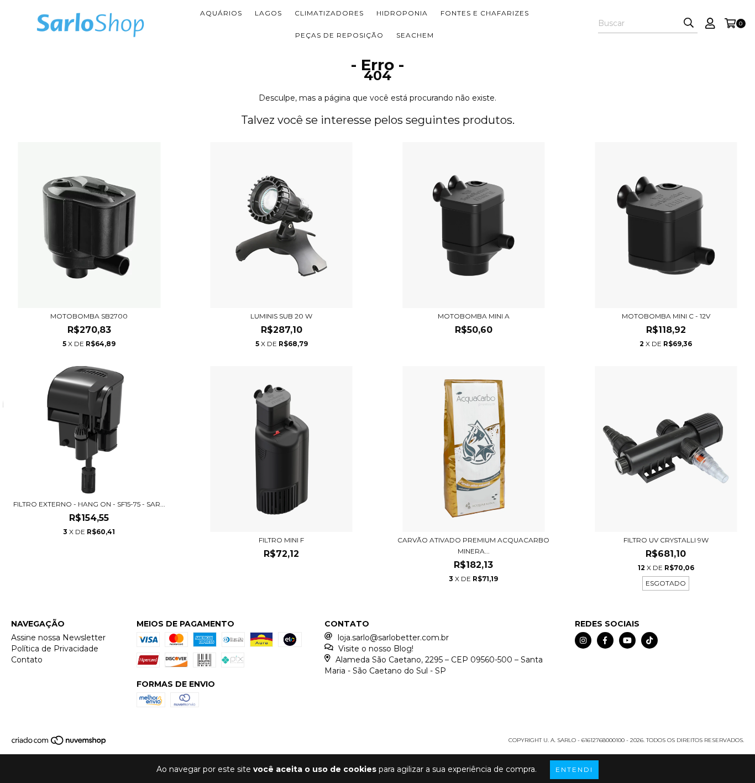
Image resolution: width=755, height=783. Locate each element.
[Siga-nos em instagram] (583, 640)
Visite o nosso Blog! (375, 649)
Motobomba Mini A (474, 316)
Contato (27, 660)
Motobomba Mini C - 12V (666, 316)
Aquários (221, 13)
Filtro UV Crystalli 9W (666, 540)
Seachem (415, 35)
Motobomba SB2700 (89, 316)
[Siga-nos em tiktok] (649, 640)
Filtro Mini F (281, 540)
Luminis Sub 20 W (281, 316)
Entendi (574, 769)
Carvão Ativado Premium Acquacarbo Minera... (473, 545)
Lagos (268, 13)
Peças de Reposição (339, 35)
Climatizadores (329, 13)
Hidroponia (402, 13)
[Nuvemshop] (59, 744)
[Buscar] (689, 23)
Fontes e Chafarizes (485, 13)
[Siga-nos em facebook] (605, 640)
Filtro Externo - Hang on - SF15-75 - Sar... (89, 504)
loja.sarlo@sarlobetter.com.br (393, 638)
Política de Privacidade (54, 649)
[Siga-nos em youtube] (627, 640)
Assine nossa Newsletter (58, 638)
